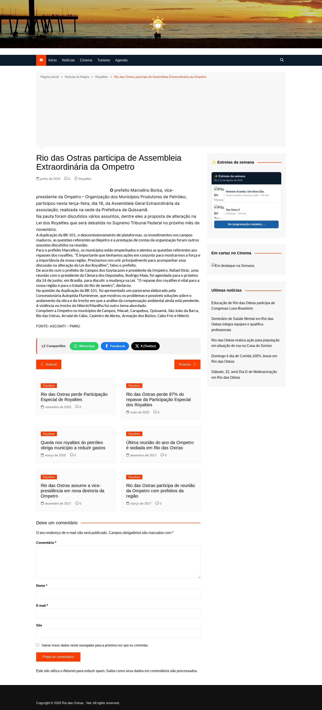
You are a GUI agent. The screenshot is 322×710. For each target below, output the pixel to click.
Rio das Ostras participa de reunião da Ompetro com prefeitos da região (160, 490)
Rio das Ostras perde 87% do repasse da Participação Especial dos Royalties (158, 399)
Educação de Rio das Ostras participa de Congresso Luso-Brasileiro (243, 305)
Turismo (103, 60)
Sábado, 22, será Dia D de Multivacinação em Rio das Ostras (244, 374)
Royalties (85, 178)
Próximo (185, 364)
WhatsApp (87, 346)
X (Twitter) (148, 346)
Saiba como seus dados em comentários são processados (151, 671)
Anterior (51, 364)
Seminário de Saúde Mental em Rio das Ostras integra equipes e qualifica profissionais (242, 324)
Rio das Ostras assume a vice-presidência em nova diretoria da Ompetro (72, 490)
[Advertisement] (161, 112)
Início (52, 60)
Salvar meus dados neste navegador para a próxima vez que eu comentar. (95, 645)
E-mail (42, 605)
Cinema (86, 60)
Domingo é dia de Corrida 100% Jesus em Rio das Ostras (244, 359)
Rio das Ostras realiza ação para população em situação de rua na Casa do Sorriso (245, 343)
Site (39, 625)
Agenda (121, 60)
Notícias (68, 60)
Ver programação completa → (246, 224)
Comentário (46, 542)
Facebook (117, 346)
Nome (41, 585)
